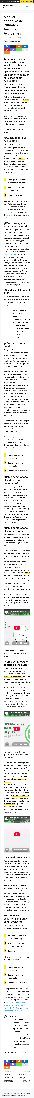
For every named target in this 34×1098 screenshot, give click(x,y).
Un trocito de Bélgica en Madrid (23, 1077)
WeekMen (8, 5)
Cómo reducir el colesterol (9, 1077)
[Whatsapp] (19, 49)
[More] (7, 52)
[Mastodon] (13, 49)
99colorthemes (20, 1095)
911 (15, 212)
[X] (13, 46)
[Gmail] (25, 49)
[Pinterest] (7, 49)
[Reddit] (19, 46)
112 (10, 212)
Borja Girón (8, 38)
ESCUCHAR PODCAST (27, 1)
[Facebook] (7, 46)
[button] (31, 7)
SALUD (24, 38)
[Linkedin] (25, 46)
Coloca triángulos (10, 255)
